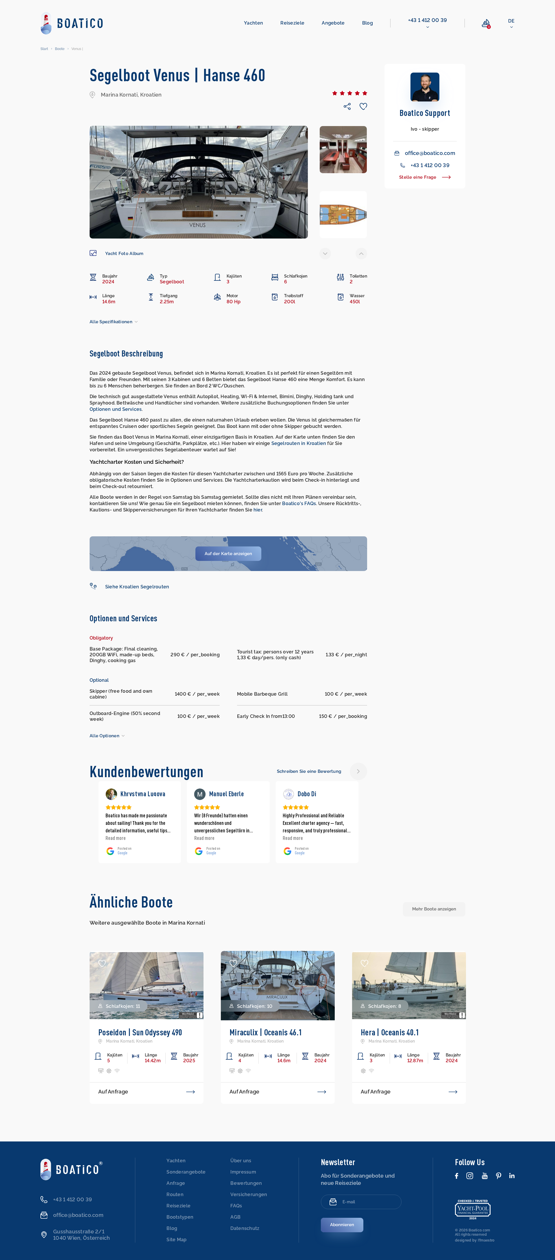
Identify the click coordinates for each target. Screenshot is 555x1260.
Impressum (243, 1172)
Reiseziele (292, 23)
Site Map (176, 1239)
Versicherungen (248, 1194)
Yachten (253, 23)
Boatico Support (424, 113)
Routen (175, 1194)
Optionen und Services (116, 409)
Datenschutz (244, 1228)
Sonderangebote (186, 1172)
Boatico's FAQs (299, 503)
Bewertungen (246, 1183)
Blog (367, 23)
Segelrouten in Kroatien (298, 443)
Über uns (240, 1160)
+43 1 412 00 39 (427, 20)
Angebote (333, 23)
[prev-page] (325, 253)
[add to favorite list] (102, 963)
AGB (235, 1217)
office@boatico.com (430, 153)
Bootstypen (179, 1217)
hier (258, 510)
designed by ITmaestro (474, 1240)
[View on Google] (111, 794)
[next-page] (361, 253)
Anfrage (175, 1183)
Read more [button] (116, 838)
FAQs (236, 1206)
